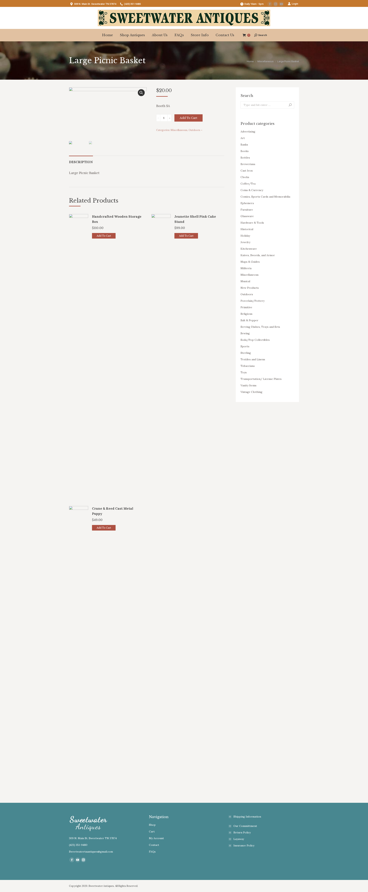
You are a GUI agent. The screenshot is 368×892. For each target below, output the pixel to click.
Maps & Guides (250, 261)
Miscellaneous (179, 130)
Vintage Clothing (251, 392)
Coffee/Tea (248, 183)
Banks (244, 144)
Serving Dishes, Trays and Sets (260, 327)
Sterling (246, 353)
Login (295, 3)
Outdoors (194, 130)
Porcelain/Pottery (252, 301)
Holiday (245, 235)
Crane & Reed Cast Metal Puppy (112, 511)
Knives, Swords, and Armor (258, 255)
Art (243, 138)
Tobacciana (248, 366)
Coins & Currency (252, 190)
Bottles (245, 157)
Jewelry (245, 242)
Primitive (246, 307)
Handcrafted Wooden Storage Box (116, 219)
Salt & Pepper (249, 320)
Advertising (248, 131)
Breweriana (248, 164)
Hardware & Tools (252, 222)
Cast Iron (247, 170)
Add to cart (188, 118)
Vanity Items (248, 385)
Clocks (245, 177)
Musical (245, 281)
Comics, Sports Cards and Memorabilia (265, 196)
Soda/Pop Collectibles (255, 340)
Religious (246, 314)
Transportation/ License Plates (261, 379)
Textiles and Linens (253, 359)
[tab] (81, 160)
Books (245, 151)
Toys (244, 372)
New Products (250, 287)
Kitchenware (249, 248)
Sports (245, 346)
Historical (247, 229)
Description (81, 162)
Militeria (246, 268)
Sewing (245, 333)
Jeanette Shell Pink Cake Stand (195, 219)
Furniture (247, 209)
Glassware (247, 216)
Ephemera (247, 203)
